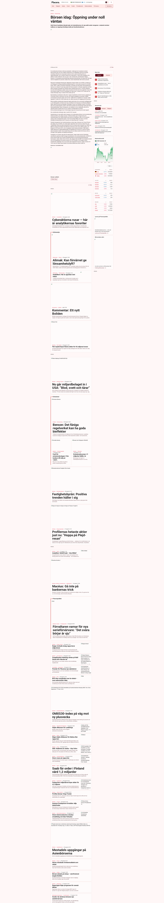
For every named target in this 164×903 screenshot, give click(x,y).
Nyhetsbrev (109, 6)
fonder (57, 623)
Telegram (58, 6)
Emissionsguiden (60, 451)
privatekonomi (62, 583)
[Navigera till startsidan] (56, 2)
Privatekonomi (79, 6)
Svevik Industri (66, 895)
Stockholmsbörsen (60, 710)
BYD (57, 676)
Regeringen (59, 883)
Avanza (58, 801)
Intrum (58, 860)
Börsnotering (59, 421)
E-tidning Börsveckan (99, 268)
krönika (54, 421)
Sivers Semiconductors (61, 813)
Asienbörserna (60, 847)
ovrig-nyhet (54, 667)
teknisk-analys (62, 273)
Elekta (58, 735)
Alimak (60, 257)
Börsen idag (57, 13)
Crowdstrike (59, 217)
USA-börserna (59, 655)
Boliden (59, 307)
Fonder (73, 6)
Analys (63, 6)
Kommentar (54, 307)
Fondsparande (63, 623)
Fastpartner (59, 780)
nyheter (52, 13)
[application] (103, 155)
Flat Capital (59, 345)
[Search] (111, 2)
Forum (68, 6)
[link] (71, 211)
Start (53, 6)
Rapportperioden (60, 529)
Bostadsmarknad (60, 491)
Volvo (58, 746)
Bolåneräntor (69, 583)
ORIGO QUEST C (60, 792)
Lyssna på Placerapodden (101, 233)
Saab (58, 551)
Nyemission (60, 667)
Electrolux (80, 451)
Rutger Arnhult (60, 644)
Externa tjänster (88, 6)
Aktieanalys (55, 257)
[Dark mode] (106, 2)
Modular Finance (60, 381)
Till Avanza (96, 6)
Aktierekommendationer (61, 725)
